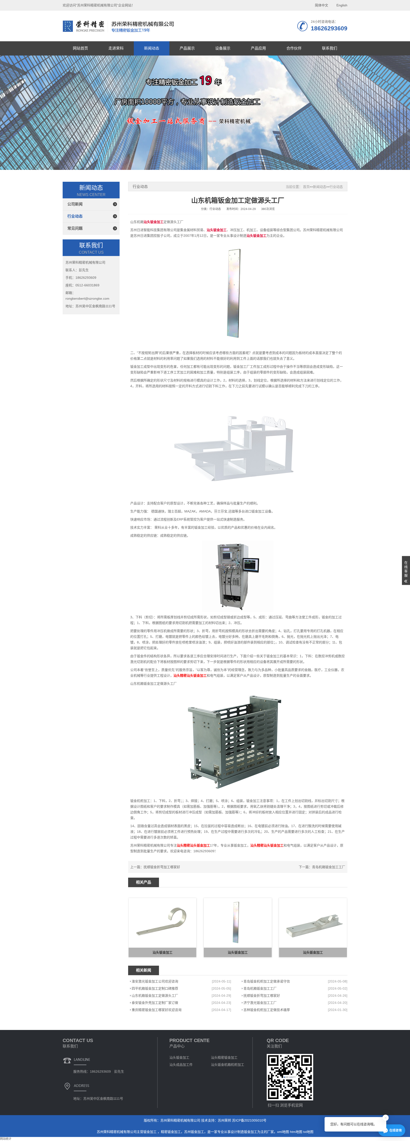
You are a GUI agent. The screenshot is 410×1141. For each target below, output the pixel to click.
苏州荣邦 (224, 1120)
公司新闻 (75, 204)
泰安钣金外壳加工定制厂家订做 (155, 1003)
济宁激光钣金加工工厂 (260, 1003)
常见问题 (75, 228)
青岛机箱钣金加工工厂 (328, 867)
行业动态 (75, 216)
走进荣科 (116, 48)
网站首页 (80, 48)
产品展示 (187, 48)
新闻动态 (151, 48)
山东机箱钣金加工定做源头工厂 (155, 995)
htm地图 (296, 1132)
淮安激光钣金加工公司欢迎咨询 (155, 981)
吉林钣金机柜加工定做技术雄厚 (266, 1010)
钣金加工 (150, 1132)
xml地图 (283, 1132)
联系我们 (329, 48)
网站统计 (5, 1139)
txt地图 (308, 1132)
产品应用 (258, 48)
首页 (306, 187)
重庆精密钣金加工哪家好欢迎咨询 (157, 1010)
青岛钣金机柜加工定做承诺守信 (266, 981)
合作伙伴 (294, 48)
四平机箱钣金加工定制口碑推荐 (155, 988)
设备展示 (222, 48)
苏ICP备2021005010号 (249, 1120)
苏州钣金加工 (194, 1132)
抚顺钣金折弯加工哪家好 (162, 867)
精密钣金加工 (171, 1132)
